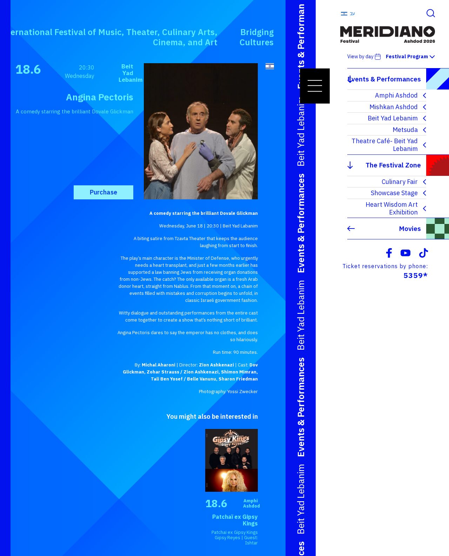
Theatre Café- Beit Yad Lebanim (384, 145)
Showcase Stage (394, 193)
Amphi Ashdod (396, 95)
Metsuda (405, 130)
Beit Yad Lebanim (393, 118)
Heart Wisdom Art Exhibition (392, 208)
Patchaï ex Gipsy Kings (235, 520)
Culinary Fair (400, 182)
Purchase (103, 192)
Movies (410, 228)
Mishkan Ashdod (393, 107)
